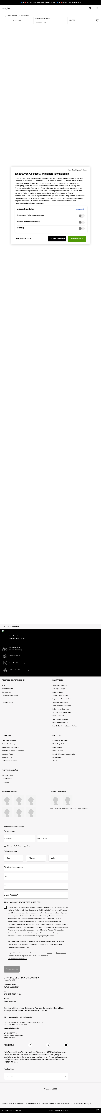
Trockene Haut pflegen (60, 702)
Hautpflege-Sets (58, 744)
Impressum (6, 699)
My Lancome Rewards (11, 1110)
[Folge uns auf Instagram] (48, 1045)
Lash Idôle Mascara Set (75, 255)
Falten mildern (57, 692)
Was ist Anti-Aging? (59, 685)
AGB (3, 685)
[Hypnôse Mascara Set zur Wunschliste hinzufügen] (47, 35)
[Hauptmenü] (97, 8)
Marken (49, 953)
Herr (28, 846)
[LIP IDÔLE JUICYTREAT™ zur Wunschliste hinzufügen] (47, 546)
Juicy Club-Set (75, 85)
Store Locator (7, 779)
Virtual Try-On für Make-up (11, 747)
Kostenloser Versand (58, 1110)
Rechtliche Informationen (13, 680)
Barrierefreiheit (7, 702)
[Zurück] (3, 57)
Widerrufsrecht (7, 688)
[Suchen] (78, 8)
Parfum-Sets (57, 747)
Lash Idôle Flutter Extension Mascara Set (26, 255)
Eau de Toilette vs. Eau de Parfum (64, 726)
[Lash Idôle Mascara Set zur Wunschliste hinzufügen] (96, 205)
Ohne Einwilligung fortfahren (77, 170)
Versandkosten (82, 808)
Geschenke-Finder (9, 740)
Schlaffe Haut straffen (60, 695)
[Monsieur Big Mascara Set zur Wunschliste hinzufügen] (96, 120)
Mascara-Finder (8, 754)
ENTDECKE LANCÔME (10, 770)
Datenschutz (6, 692)
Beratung (5, 782)
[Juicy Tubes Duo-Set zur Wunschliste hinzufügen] (47, 290)
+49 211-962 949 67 (12, 994)
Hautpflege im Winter (60, 722)
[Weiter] (48, 57)
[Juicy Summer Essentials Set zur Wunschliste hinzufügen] (96, 375)
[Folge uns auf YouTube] (66, 1045)
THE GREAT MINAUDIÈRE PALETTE (75, 510)
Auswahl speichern (57, 238)
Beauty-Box (56, 757)
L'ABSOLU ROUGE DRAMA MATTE (25, 510)
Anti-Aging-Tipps (58, 688)
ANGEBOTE (56, 735)
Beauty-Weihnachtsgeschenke (63, 754)
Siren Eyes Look (58, 716)
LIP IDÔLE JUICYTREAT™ (25, 595)
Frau (19, 846)
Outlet (54, 761)
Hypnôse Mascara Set (25, 85)
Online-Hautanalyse (9, 744)
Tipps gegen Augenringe (61, 705)
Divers (9, 846)
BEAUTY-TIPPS (57, 680)
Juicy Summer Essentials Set (75, 425)
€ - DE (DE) (10, 1076)
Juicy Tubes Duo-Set (26, 340)
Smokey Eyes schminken (61, 712)
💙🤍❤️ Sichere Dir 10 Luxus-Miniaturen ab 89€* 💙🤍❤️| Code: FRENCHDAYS (49, 2)
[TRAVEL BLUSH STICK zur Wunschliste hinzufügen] (96, 290)
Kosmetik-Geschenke (60, 740)
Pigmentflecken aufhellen (61, 699)
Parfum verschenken (9, 761)
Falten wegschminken (60, 709)
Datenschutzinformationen (17, 959)
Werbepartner (61, 953)
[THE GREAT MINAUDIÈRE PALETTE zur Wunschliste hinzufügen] (96, 461)
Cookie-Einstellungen (10, 695)
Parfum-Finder (7, 757)
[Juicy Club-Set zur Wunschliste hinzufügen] (96, 35)
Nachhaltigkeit (7, 775)
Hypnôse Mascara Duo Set (26, 425)
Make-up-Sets (57, 750)
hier (28, 947)
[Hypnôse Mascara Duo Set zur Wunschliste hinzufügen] (47, 375)
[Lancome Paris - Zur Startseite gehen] (6, 8)
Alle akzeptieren (77, 238)
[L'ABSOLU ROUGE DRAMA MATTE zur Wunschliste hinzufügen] (47, 461)
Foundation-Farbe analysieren (13, 750)
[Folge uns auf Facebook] (30, 1045)
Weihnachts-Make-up (60, 719)
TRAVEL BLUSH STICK (75, 340)
